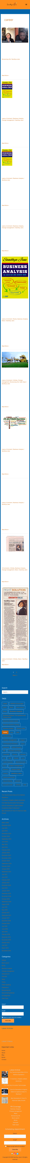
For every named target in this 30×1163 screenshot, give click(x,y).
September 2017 (6, 915)
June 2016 (5, 929)
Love (23, 758)
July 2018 (4, 907)
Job (4, 758)
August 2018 (5, 904)
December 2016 (6, 921)
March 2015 (5, 948)
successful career (8, 784)
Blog (3, 1055)
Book (11, 707)
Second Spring (7, 781)
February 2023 (6, 866)
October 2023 (6, 861)
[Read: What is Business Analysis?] (7, 157)
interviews (23, 754)
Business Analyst (8, 728)
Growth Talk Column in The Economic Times (13, 559)
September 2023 (6, 863)
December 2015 (6, 937)
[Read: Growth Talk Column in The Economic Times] (15, 543)
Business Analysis (18, 118)
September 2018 (6, 901)
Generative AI (5, 974)
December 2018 (6, 893)
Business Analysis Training (11, 724)
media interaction (8, 762)
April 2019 (5, 888)
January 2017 (5, 918)
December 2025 (6, 825)
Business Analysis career (10, 721)
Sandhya (5, 773)
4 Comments (5, 568)
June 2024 (5, 841)
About (3, 1052)
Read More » (5, 76)
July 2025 (4, 828)
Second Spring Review (8, 993)
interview (14, 754)
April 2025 (5, 831)
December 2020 (6, 885)
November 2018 (6, 896)
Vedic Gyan (22, 382)
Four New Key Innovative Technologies (13, 803)
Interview (4, 976)
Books (15, 319)
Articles (15, 380)
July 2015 (4, 945)
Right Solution (12, 654)
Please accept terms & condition (12, 1017)
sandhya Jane (16, 773)
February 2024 (6, 850)
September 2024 (6, 839)
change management (10, 740)
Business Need (21, 728)
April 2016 (5, 931)
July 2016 (4, 926)
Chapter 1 (23, 740)
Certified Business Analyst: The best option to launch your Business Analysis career (15, 489)
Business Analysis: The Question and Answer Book (14, 716)
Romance (5, 769)
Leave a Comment (7, 118)
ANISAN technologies (17, 703)
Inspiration (6, 754)
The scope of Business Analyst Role (14, 440)
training (18, 785)
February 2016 (6, 934)
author (5, 707)
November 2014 (6, 950)
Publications (5, 987)
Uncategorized (6, 995)
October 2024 (6, 836)
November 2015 (6, 940)
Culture (23, 743)
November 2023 (6, 858)
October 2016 (6, 923)
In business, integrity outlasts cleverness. (13, 800)
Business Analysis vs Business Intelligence (14, 217)
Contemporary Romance (10, 744)
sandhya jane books (9, 777)
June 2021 (5, 877)
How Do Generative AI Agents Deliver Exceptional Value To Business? (18, 1092)
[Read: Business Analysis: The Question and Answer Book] (15, 277)
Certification (7, 736)
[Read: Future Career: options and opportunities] (15, 35)
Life (9, 758)
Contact (4, 1059)
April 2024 (5, 847)
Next (15, 675)
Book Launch (20, 707)
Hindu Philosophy (17, 747)
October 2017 (6, 912)
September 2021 (6, 871)
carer (11, 732)
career (5, 732)
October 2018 (6, 899)
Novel (4, 765)
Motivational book (21, 762)
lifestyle (16, 758)
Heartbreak (6, 747)
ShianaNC (17, 781)
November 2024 (6, 833)
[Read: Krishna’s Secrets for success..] (15, 359)
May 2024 (5, 844)
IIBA (4, 750)
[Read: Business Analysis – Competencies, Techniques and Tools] (7, 89)
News (3, 320)
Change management (8, 120)
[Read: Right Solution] (15, 619)
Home (3, 1050)
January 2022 (6, 869)
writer (24, 784)
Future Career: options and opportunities (12, 50)
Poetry (4, 982)
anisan (5, 703)
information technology (14, 750)
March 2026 (5, 822)
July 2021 (4, 874)
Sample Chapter (16, 769)
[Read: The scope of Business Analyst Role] (15, 422)
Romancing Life (6, 59)
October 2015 (6, 942)
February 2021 (6, 880)
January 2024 (6, 852)
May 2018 (4, 910)
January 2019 (6, 891)
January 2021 (6, 882)
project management (16, 766)
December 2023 (6, 855)
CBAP (18, 732)
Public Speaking (6, 985)
